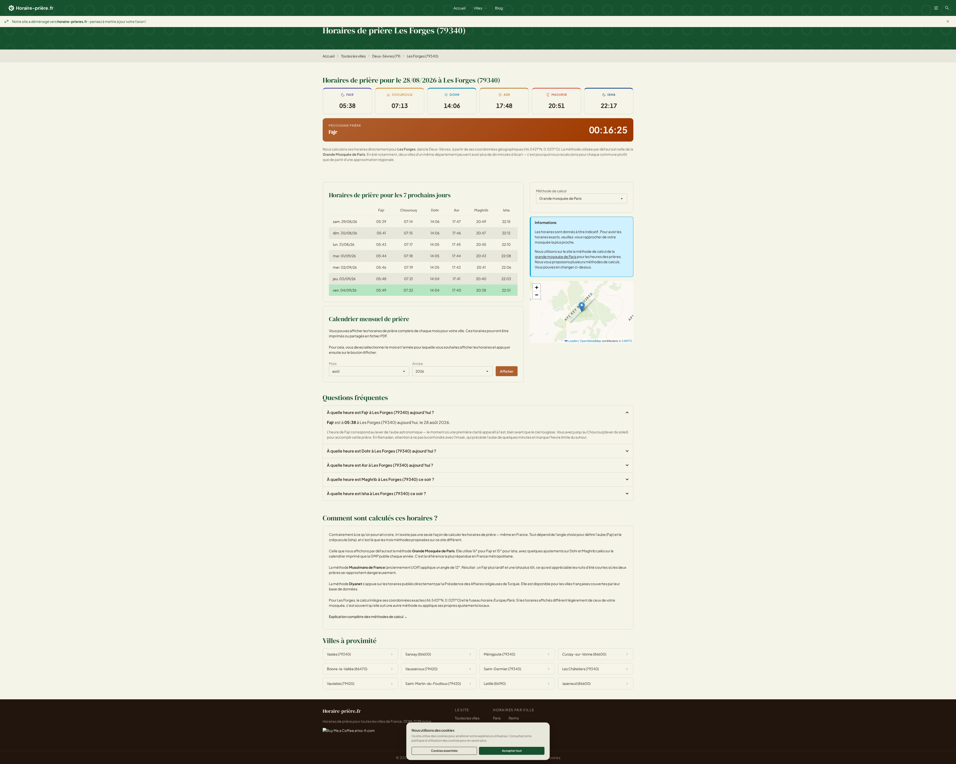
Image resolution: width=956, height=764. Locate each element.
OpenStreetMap (590, 341)
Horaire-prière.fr (34, 8)
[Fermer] (948, 21)
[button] (582, 307)
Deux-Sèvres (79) (386, 56)
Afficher (506, 371)
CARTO (627, 341)
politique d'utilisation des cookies (436, 740)
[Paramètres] (936, 8)
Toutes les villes (353, 56)
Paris (497, 718)
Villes (478, 8)
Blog (499, 8)
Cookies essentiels (444, 751)
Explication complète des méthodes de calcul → (368, 616)
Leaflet (573, 341)
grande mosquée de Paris (555, 256)
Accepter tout (512, 751)
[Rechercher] (947, 8)
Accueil (460, 8)
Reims (514, 718)
